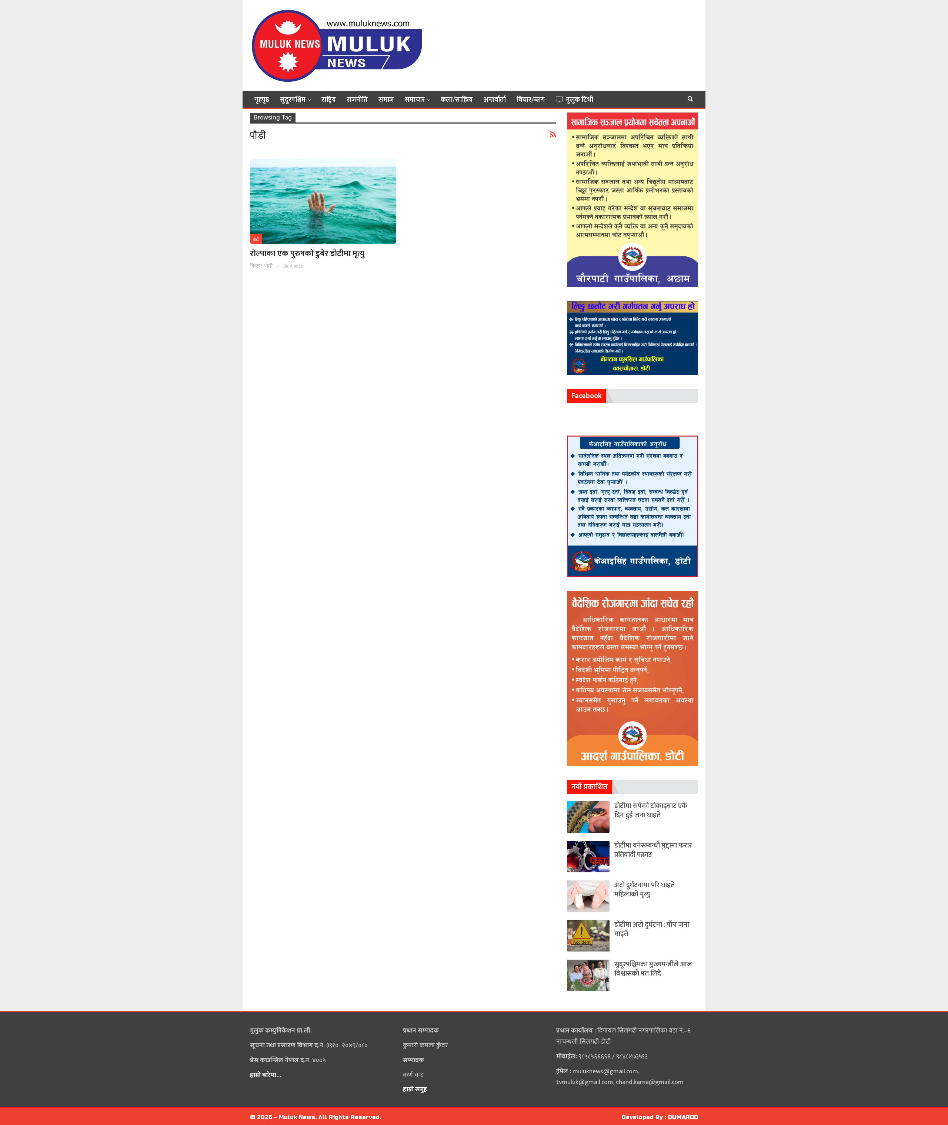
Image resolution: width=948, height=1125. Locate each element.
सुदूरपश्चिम (293, 99)
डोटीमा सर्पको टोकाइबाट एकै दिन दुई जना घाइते (650, 810)
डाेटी (256, 239)
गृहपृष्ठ (261, 99)
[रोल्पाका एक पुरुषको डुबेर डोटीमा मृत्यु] (323, 201)
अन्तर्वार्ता (495, 99)
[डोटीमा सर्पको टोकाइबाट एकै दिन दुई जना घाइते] (588, 817)
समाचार (415, 99)
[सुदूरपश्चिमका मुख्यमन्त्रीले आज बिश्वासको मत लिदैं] (588, 975)
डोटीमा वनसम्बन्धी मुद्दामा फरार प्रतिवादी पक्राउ (653, 850)
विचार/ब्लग (531, 99)
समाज (386, 99)
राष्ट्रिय (328, 99)
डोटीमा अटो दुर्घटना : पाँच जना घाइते (652, 929)
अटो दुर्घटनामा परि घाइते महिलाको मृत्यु (644, 889)
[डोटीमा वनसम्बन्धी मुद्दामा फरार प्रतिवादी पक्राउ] (588, 856)
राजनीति (357, 99)
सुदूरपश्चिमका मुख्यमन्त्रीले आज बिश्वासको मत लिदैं (653, 969)
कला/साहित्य (457, 99)
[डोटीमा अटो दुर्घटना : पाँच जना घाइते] (588, 935)
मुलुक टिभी (579, 99)
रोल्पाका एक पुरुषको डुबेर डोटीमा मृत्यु (307, 253)
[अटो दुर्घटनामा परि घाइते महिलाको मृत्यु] (588, 896)
